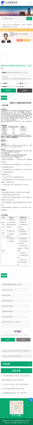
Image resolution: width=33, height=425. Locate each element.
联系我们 (24, 90)
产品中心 (8, 24)
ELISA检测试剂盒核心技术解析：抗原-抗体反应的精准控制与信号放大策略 (16, 375)
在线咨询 (8, 90)
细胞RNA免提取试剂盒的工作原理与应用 (12, 380)
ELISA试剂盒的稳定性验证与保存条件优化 (13, 388)
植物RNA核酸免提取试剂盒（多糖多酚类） (18, 351)
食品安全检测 (15, 24)
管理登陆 (19, 422)
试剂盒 (23, 24)
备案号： (28, 420)
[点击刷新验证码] (17, 331)
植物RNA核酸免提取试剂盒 (14, 356)
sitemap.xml (25, 422)
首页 (4, 24)
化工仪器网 (13, 422)
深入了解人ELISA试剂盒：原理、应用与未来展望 (15, 384)
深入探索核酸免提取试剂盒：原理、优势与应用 (14, 393)
